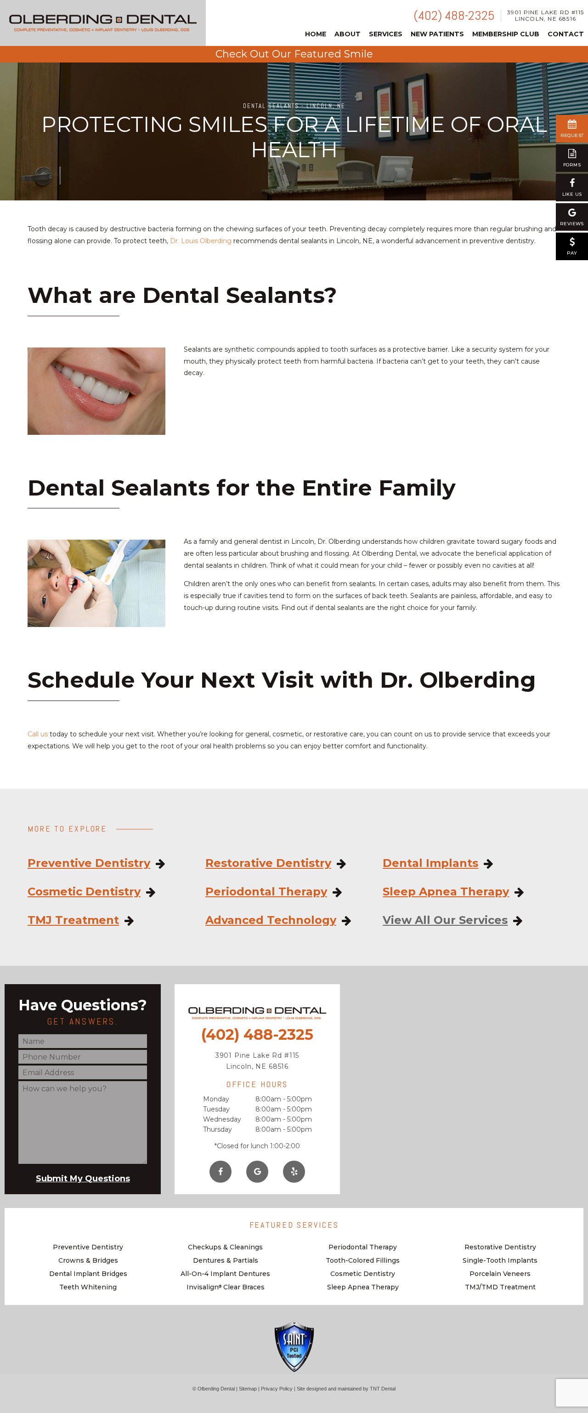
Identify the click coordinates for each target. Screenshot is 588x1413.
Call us (38, 734)
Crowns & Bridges (88, 1260)
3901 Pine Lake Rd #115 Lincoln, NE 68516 (545, 15)
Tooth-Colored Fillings (363, 1260)
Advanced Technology (270, 920)
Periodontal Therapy (266, 891)
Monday (216, 1099)
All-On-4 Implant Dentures (225, 1274)
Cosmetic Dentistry (84, 891)
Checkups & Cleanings (225, 1247)
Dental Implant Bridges (88, 1274)
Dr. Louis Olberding (201, 241)
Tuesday (216, 1109)
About (347, 34)
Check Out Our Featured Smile (294, 54)
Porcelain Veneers (500, 1274)
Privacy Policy (277, 1388)
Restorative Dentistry (268, 863)
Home (315, 34)
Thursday (217, 1129)
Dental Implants (430, 863)
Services (385, 34)
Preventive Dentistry (89, 863)
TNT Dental (383, 1388)
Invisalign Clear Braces (226, 1287)
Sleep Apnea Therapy (446, 891)
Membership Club (505, 34)
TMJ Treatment (73, 920)
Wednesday (222, 1119)
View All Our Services (445, 920)
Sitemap (248, 1388)
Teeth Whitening (88, 1287)
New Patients (437, 34)
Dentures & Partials (225, 1260)
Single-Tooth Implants (500, 1260)
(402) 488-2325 (454, 15)
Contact (566, 34)
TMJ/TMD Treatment (500, 1287)
